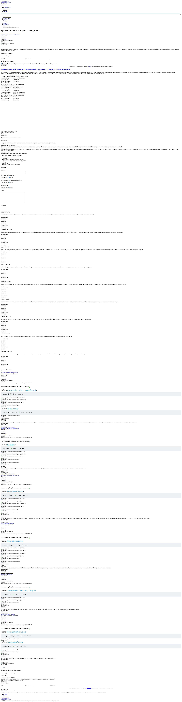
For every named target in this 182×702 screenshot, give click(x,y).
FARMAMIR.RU (6, 2)
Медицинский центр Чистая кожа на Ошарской (21, 390)
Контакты (5, 695)
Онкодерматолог (16, 34)
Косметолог (16, 428)
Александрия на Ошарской (15, 491)
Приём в (35, 69)
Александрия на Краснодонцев (16, 632)
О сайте (5, 694)
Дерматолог (9, 34)
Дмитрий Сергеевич (8, 614)
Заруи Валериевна (7, 573)
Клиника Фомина (12, 408)
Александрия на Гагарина (15, 642)
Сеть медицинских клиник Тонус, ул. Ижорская (21, 590)
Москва (5, 11)
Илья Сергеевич (7, 523)
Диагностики (6, 8)
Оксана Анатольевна (8, 473)
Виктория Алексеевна (9, 372)
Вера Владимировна (8, 427)
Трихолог (15, 373)
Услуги (5, 10)
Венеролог (3, 34)
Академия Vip (11, 444)
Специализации (7, 7)
